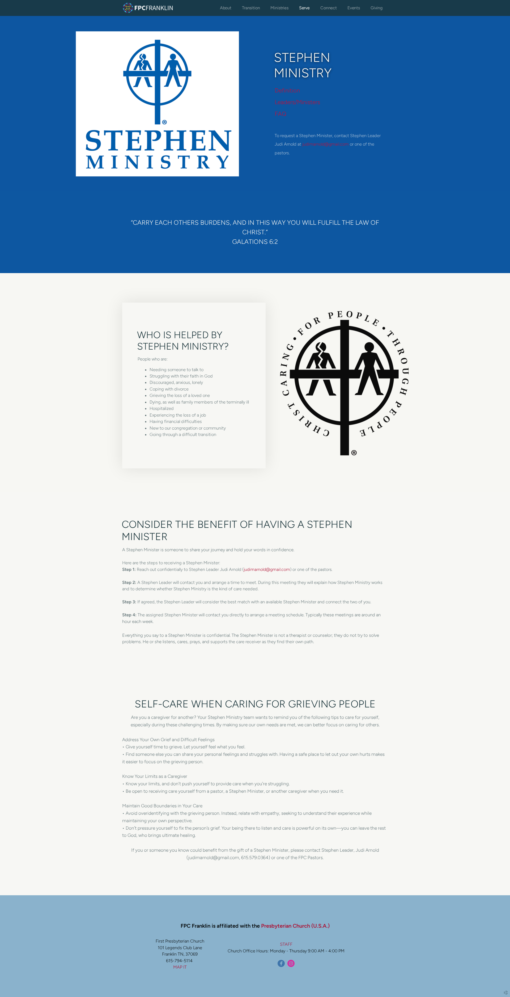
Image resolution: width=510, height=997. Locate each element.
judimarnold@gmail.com (325, 144)
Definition (287, 90)
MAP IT (180, 967)
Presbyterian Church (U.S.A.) (295, 926)
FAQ (280, 113)
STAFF (286, 944)
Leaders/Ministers (297, 102)
